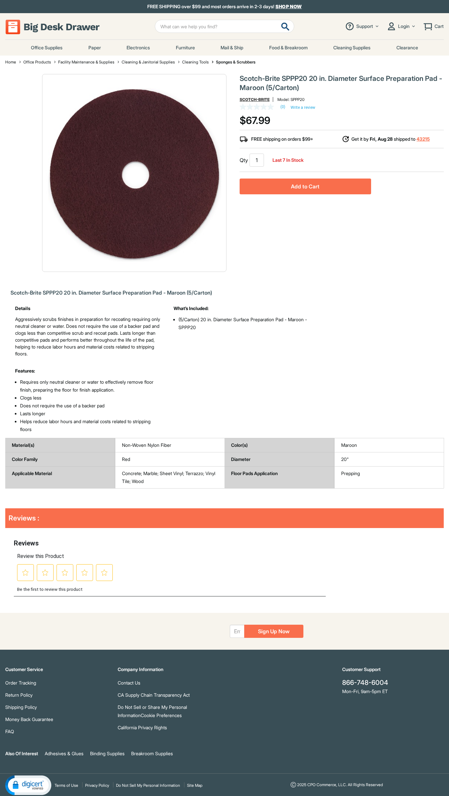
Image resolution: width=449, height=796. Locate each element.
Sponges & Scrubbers (235, 62)
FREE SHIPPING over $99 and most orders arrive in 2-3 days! (224, 6)
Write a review (303, 107)
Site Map (194, 785)
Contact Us (129, 683)
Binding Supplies (107, 753)
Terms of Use (66, 785)
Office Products (37, 62)
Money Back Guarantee (29, 719)
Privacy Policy (97, 785)
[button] (28, 785)
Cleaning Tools (195, 62)
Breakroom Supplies (152, 753)
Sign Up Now (274, 631)
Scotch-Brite (255, 99)
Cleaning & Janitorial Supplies (148, 62)
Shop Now (288, 6)
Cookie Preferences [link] (161, 715)
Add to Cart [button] (305, 186)
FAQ (9, 731)
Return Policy (19, 695)
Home (10, 62)
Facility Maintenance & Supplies (86, 62)
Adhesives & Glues (64, 753)
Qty (244, 160)
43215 (423, 139)
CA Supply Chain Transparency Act (154, 695)
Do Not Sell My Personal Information (148, 785)
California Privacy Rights (142, 727)
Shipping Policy (21, 707)
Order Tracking (20, 683)
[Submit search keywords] (285, 26)
